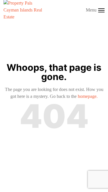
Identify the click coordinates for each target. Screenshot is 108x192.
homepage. (88, 96)
